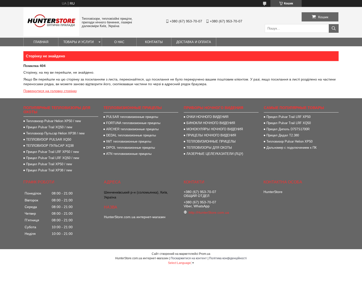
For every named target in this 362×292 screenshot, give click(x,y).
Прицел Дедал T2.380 (282, 135)
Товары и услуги (78, 42)
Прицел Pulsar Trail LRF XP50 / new (52, 152)
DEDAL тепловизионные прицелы (131, 135)
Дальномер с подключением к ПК (291, 147)
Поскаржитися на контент (189, 258)
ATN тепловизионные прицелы (128, 154)
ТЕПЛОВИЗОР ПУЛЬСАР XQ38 (50, 145)
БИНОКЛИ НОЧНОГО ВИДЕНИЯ (210, 123)
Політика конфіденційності (228, 258)
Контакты (154, 42)
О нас (119, 42)
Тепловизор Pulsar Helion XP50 (289, 141)
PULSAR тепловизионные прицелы (132, 117)
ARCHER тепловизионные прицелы (132, 129)
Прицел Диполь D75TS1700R (288, 129)
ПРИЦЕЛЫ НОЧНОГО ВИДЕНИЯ (211, 135)
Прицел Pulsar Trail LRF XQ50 (288, 123)
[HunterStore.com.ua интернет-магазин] (51, 35)
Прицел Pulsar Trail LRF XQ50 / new (52, 158)
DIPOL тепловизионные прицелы (130, 147)
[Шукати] (334, 28)
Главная (40, 42)
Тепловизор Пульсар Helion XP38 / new (55, 133)
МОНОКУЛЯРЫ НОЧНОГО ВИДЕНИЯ (214, 129)
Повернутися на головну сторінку (50, 91)
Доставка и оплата (193, 42)
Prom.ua (204, 254)
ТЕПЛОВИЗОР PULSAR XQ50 (48, 139)
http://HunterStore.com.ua (209, 212)
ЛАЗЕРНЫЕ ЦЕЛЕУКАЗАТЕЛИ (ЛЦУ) (214, 154)
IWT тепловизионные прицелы (128, 141)
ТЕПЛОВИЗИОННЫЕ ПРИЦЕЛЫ (211, 141)
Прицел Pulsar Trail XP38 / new (49, 170)
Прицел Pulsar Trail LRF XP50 (288, 117)
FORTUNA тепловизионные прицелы (133, 123)
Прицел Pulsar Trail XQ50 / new (49, 127)
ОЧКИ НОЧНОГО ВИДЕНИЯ (207, 117)
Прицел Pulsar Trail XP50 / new (49, 164)
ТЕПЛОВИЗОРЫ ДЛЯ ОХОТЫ (209, 147)
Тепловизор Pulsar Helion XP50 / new (53, 121)
